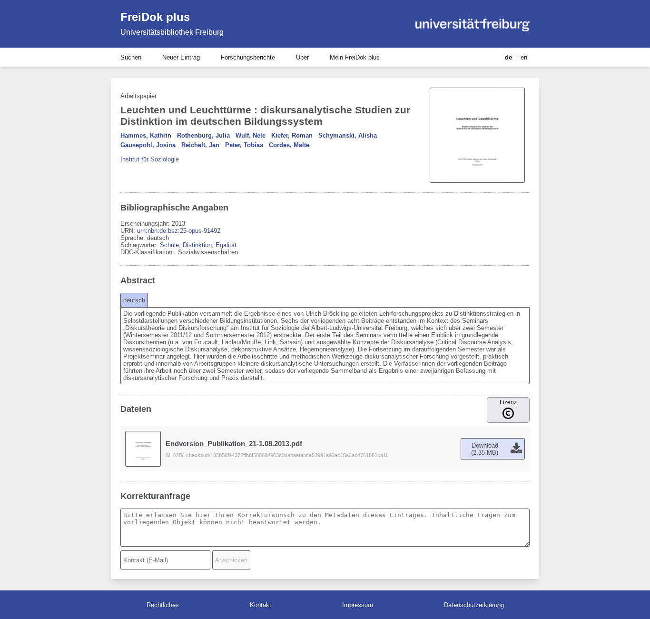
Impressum (357, 605)
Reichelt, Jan (200, 145)
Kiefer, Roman (292, 135)
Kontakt (260, 605)
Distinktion (197, 245)
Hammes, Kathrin (145, 135)
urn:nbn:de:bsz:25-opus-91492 (178, 230)
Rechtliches (163, 605)
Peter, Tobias (244, 145)
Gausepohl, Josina (148, 145)
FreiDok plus (155, 16)
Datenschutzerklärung (474, 605)
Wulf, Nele (251, 135)
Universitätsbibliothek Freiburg (172, 32)
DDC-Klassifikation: (148, 252)
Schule (169, 245)
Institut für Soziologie (149, 159)
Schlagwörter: (140, 245)
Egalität (226, 245)
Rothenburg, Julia (203, 135)
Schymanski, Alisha (347, 135)
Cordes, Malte (289, 145)
